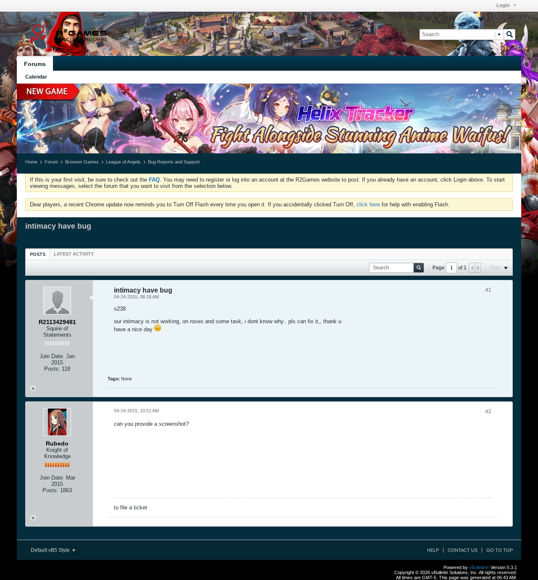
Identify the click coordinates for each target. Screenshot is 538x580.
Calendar (36, 77)
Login (503, 5)
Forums (35, 64)
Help (433, 550)
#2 (488, 411)
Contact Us (462, 550)
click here (368, 204)
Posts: (52, 369)
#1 (488, 290)
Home (31, 161)
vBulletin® (479, 567)
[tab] (37, 254)
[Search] (509, 34)
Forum (51, 161)
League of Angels (123, 161)
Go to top (499, 550)
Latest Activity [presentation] (74, 253)
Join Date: (52, 356)
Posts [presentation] (37, 254)
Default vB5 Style (51, 550)
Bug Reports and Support (174, 161)
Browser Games (82, 161)
